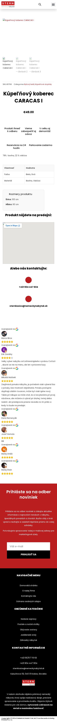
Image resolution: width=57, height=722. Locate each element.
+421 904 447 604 (28, 287)
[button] (53, 4)
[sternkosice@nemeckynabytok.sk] (28, 299)
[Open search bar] (39, 4)
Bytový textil (29, 84)
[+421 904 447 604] (28, 280)
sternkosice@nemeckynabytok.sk (28, 306)
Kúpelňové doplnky (43, 84)
